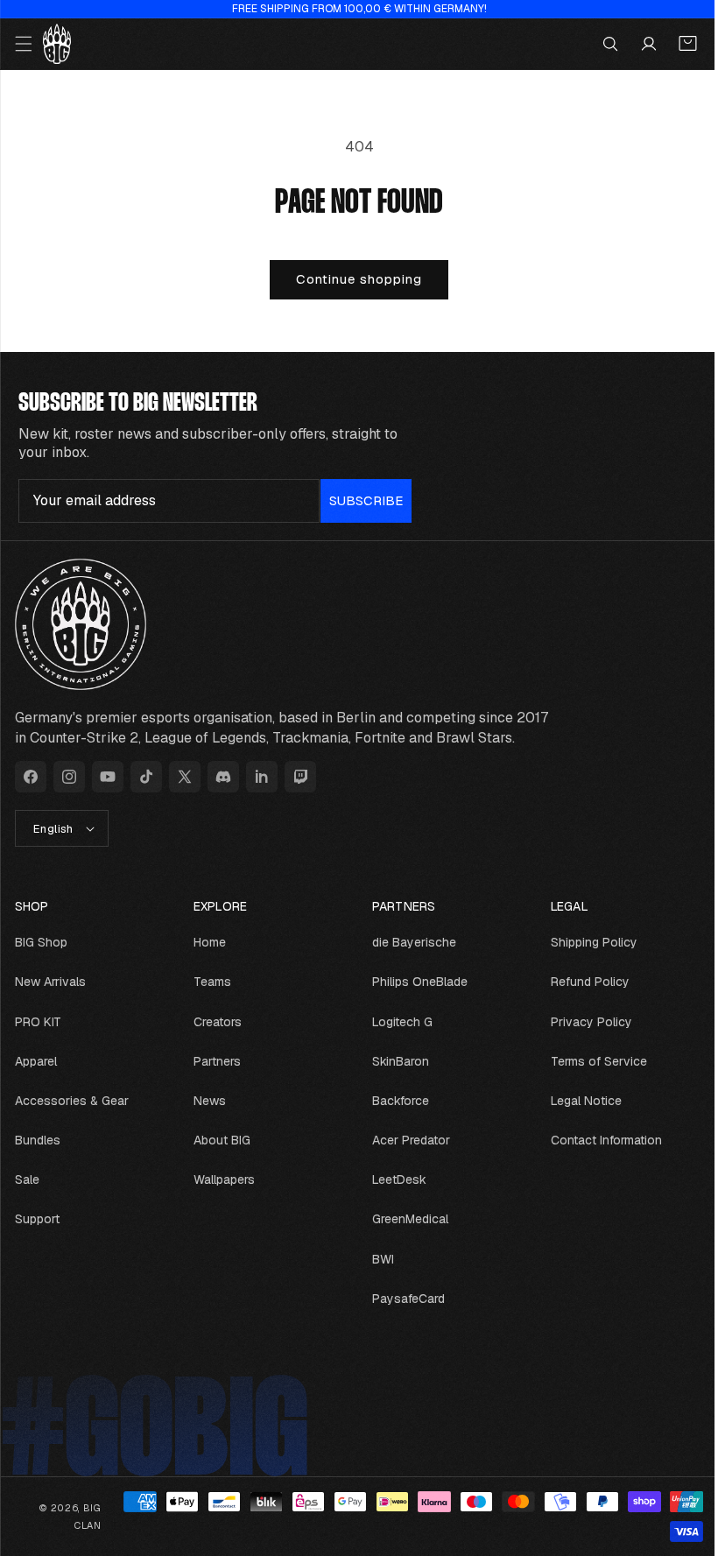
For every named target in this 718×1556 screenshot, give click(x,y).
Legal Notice (576, 1101)
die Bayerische (408, 942)
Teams (209, 981)
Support (37, 1219)
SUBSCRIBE (366, 500)
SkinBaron (394, 1061)
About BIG (218, 1140)
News (206, 1101)
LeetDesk (393, 1179)
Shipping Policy (584, 942)
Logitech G (396, 1022)
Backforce (394, 1101)
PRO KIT (38, 1022)
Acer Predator (405, 1140)
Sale (27, 1179)
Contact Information (596, 1140)
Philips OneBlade (413, 981)
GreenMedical (404, 1219)
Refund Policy (580, 981)
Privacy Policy (582, 1022)
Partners (213, 1061)
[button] (23, 44)
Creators (214, 1022)
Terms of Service (589, 1061)
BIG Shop (41, 942)
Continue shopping (353, 279)
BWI (377, 1259)
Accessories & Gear (72, 1101)
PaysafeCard (402, 1298)
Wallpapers (220, 1179)
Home (206, 942)
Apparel (36, 1061)
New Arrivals (50, 981)
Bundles (37, 1140)
